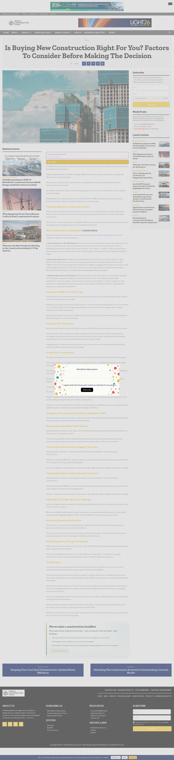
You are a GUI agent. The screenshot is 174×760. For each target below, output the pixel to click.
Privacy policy (110, 385)
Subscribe (87, 390)
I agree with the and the (89, 385)
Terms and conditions (87, 385)
